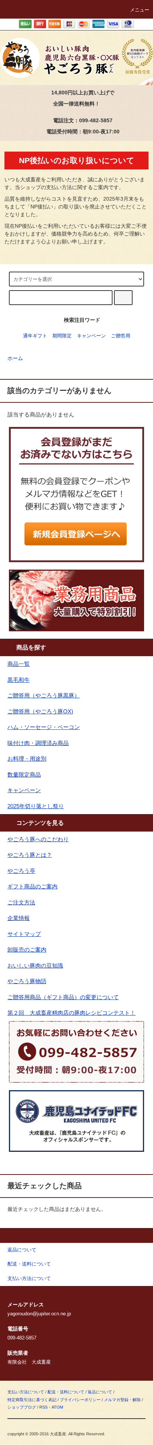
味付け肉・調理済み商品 (38, 743)
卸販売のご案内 (26, 949)
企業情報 (18, 918)
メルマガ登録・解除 (122, 1399)
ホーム (15, 358)
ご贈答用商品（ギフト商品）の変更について (63, 997)
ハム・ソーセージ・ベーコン (43, 727)
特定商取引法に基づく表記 (31, 1399)
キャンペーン (91, 335)
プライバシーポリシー (80, 1399)
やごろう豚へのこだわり (38, 839)
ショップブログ (21, 1407)
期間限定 (62, 335)
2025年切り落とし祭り (35, 806)
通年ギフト (35, 335)
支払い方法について (25, 1392)
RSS (43, 1407)
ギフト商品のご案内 (32, 886)
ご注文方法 (21, 902)
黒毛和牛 (18, 680)
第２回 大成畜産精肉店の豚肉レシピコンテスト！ (71, 1013)
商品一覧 (18, 664)
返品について (100, 1392)
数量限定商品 (24, 774)
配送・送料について (66, 1392)
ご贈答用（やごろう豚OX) (40, 711)
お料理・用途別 (26, 758)
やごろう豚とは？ (29, 855)
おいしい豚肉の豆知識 (35, 965)
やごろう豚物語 (26, 981)
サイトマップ (24, 934)
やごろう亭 (21, 871)
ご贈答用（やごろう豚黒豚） (43, 695)
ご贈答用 (120, 335)
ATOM (57, 1407)
